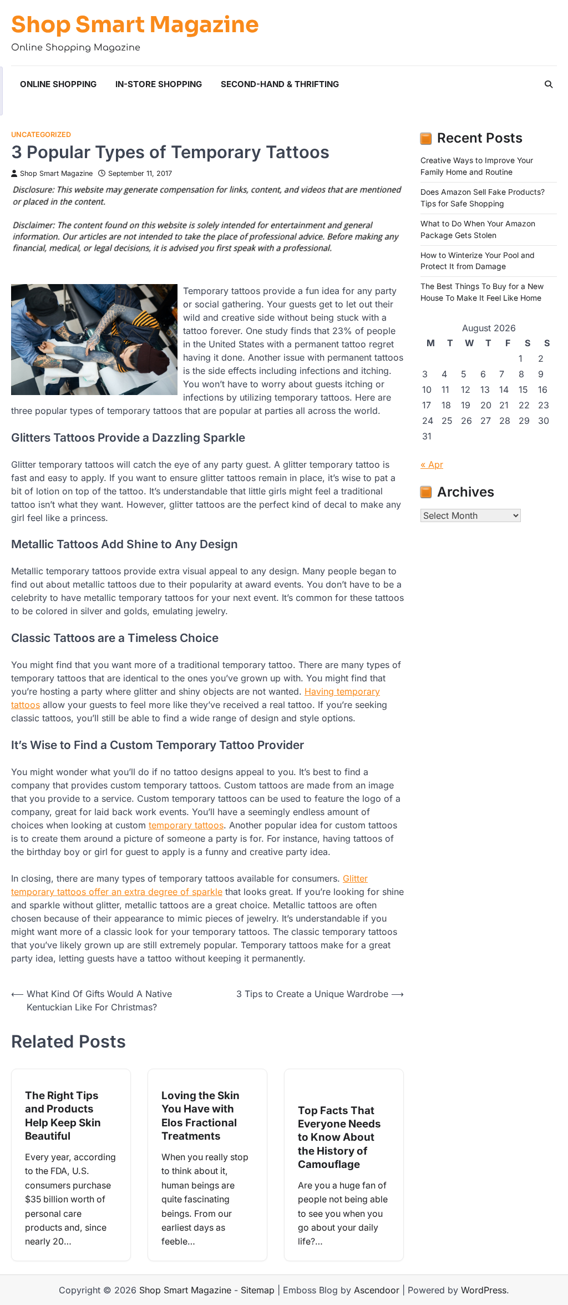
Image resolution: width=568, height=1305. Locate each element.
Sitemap (258, 1290)
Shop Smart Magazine (135, 25)
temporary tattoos (186, 825)
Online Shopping (58, 84)
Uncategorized (41, 134)
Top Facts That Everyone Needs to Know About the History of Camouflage (339, 1137)
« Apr (431, 464)
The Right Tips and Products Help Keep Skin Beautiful (63, 1115)
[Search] (548, 84)
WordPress (483, 1290)
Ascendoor (376, 1290)
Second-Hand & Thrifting (280, 84)
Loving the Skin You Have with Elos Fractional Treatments (200, 1115)
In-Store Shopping (158, 84)
